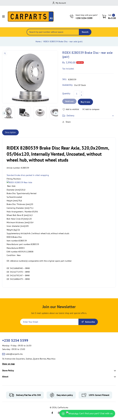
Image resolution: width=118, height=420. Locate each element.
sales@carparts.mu (14, 354)
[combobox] (53, 32)
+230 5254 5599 (15, 340)
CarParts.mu (63, 407)
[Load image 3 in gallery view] (40, 112)
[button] (88, 116)
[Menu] (3, 16)
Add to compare (92, 109)
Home (38, 41)
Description (10, 132)
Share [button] (68, 122)
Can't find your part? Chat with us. (88, 413)
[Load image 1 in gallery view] (8, 112)
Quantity (66, 93)
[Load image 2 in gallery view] (24, 112)
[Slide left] (4, 113)
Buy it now (85, 102)
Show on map (8, 363)
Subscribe (90, 322)
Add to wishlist (72, 109)
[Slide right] (56, 113)
